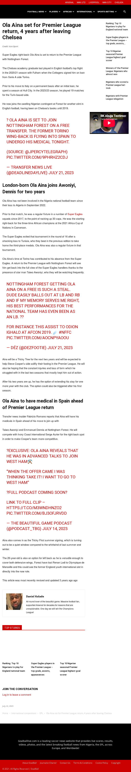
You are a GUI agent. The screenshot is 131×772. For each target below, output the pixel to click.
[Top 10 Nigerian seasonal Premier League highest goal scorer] (72, 647)
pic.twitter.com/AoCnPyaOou (37, 337)
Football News (35, 11)
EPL (41, 713)
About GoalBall (30, 762)
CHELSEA (119, 2)
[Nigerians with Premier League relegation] (96, 101)
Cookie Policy (102, 762)
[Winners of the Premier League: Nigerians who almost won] (96, 73)
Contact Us (65, 762)
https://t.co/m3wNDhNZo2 (34, 507)
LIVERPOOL (94, 2)
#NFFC (65, 332)
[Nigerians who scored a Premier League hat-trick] (96, 87)
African (67, 11)
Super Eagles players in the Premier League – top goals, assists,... (117, 40)
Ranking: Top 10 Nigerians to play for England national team (13, 667)
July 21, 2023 (61, 172)
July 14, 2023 (55, 528)
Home (5, 713)
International (84, 11)
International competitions (23, 713)
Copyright (115, 762)
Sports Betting (106, 11)
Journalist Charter (48, 762)
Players (53, 11)
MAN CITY (107, 2)
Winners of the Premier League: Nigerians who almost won (117, 71)
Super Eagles (75, 214)
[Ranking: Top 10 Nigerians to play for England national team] (14, 647)
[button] (124, 11)
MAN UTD (81, 2)
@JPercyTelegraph (45, 151)
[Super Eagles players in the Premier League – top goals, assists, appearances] (43, 647)
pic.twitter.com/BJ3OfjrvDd (36, 513)
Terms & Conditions (83, 762)
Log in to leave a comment (16, 694)
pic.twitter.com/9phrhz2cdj (37, 157)
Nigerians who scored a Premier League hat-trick (117, 85)
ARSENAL (69, 2)
